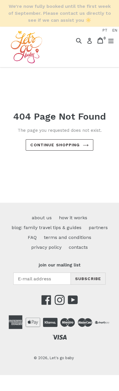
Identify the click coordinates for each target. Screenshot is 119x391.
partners (98, 227)
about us (42, 217)
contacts (78, 247)
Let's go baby (61, 358)
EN (114, 30)
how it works (73, 217)
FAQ (32, 237)
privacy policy (46, 247)
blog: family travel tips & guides (46, 227)
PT (105, 30)
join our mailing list (60, 265)
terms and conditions (67, 237)
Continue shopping (55, 144)
